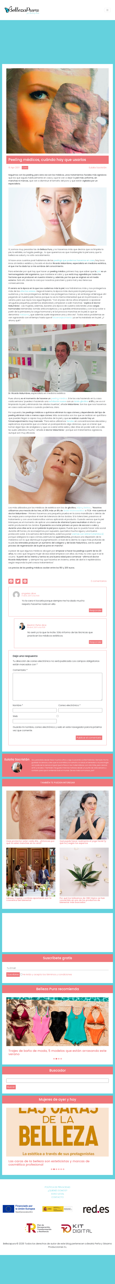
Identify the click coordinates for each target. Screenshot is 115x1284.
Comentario (20, 670)
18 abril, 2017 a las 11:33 (36, 627)
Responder (96, 610)
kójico (80, 507)
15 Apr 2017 (14, 167)
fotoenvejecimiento (62, 317)
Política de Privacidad (57, 1187)
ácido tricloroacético (74, 510)
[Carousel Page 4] (61, 1058)
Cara (24, 167)
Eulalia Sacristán (98, 167)
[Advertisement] (57, 41)
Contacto (57, 1197)
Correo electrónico (69, 705)
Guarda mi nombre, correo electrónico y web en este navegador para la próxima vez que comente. (57, 728)
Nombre (18, 705)
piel (98, 271)
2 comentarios (99, 581)
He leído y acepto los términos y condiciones (47, 974)
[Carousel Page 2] (56, 1058)
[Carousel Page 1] (54, 1058)
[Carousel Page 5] (61, 1169)
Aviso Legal (57, 1193)
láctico (87, 507)
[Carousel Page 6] (63, 1169)
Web (15, 716)
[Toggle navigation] (107, 10)
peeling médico (59, 398)
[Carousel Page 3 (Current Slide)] (59, 1058)
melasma (24, 314)
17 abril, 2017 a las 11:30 (30, 596)
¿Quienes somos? (57, 1190)
